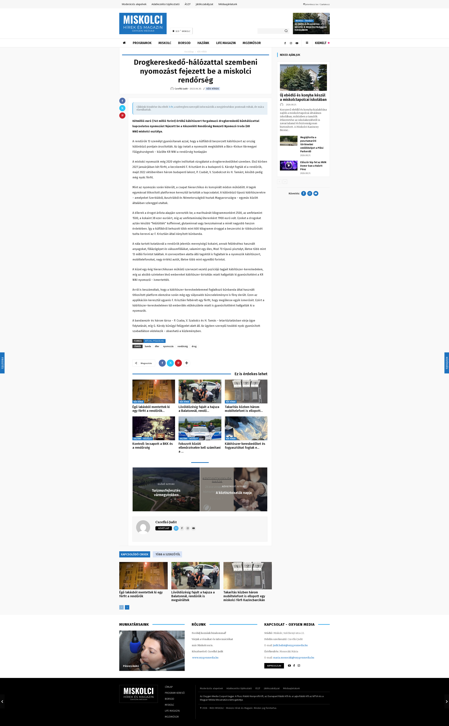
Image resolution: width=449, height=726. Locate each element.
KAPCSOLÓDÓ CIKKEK (134, 554)
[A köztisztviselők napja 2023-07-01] (446, 701)
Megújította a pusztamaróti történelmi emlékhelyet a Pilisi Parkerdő (311, 144)
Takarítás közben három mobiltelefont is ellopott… (244, 409)
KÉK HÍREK (212, 88)
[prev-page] (121, 607)
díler (157, 346)
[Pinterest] (178, 363)
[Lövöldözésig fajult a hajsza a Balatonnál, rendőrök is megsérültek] (200, 392)
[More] (186, 363)
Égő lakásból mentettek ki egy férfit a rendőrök (141, 594)
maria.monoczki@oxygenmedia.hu (293, 657)
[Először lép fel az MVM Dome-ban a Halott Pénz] (288, 165)
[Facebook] (285, 43)
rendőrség (182, 346)
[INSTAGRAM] (299, 665)
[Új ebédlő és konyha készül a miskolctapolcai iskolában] (303, 77)
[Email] (176, 528)
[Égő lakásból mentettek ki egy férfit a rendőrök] (153, 392)
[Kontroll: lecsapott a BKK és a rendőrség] (153, 428)
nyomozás (168, 346)
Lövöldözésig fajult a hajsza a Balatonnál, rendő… (199, 409)
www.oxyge (199, 657)
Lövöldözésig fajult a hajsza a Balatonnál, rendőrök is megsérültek (193, 596)
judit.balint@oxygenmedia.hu (290, 645)
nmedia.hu (212, 657)
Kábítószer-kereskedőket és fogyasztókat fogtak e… (245, 446)
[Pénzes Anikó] (152, 651)
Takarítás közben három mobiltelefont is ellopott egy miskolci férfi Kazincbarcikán (244, 596)
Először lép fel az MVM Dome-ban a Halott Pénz (313, 166)
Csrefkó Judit (166, 522)
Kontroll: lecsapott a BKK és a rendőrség (152, 446)
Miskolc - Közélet (304, 21)
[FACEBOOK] (294, 665)
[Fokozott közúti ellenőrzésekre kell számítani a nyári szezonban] (200, 428)
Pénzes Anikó (131, 666)
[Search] (286, 31)
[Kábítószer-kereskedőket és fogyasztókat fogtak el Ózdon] (246, 428)
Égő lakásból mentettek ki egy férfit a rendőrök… (151, 409)
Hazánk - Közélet (142, 438)
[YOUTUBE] (289, 665)
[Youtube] (297, 43)
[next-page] (127, 607)
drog (194, 346)
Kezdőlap (189, 51)
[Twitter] (170, 363)
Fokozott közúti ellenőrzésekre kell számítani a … (200, 447)
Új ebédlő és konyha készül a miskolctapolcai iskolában (311, 27)
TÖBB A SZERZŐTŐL (167, 554)
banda (148, 346)
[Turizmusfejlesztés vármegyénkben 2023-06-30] (2, 701)
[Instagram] (291, 43)
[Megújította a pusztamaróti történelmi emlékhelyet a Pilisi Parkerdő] (288, 141)
